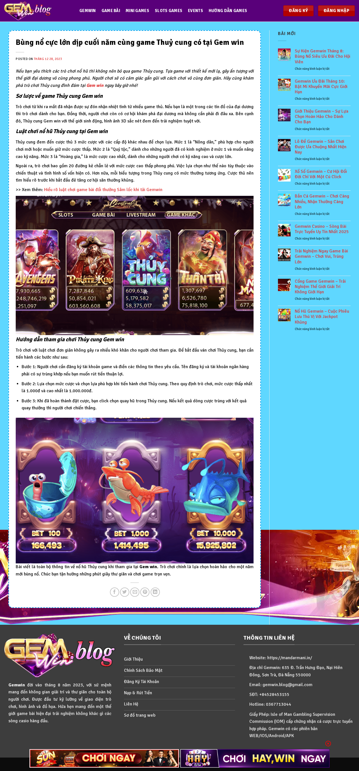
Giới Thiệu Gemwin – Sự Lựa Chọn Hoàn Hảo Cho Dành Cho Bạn (321, 117)
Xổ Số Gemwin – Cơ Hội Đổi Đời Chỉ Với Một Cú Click (321, 174)
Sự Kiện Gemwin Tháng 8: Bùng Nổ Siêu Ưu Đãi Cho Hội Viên (322, 56)
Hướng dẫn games (228, 10)
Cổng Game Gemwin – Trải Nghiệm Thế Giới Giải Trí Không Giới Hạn (320, 287)
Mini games (137, 10)
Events (195, 10)
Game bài (111, 10)
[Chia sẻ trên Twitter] (124, 592)
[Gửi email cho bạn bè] (134, 592)
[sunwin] (104, 758)
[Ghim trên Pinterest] (144, 592)
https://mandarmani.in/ (289, 658)
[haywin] (255, 758)
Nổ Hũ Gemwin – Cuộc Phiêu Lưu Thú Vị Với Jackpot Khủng (322, 317)
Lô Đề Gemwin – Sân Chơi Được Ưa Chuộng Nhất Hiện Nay (320, 147)
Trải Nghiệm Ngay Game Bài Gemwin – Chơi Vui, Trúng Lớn (321, 256)
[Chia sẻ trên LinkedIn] (155, 592)
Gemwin (87, 10)
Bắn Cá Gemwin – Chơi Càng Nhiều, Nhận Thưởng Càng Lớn (322, 202)
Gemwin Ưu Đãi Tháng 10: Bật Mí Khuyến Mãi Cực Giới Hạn (321, 87)
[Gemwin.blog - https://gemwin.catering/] (36, 11)
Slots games (168, 10)
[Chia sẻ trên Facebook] (114, 592)
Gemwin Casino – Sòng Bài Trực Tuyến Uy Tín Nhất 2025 (322, 229)
